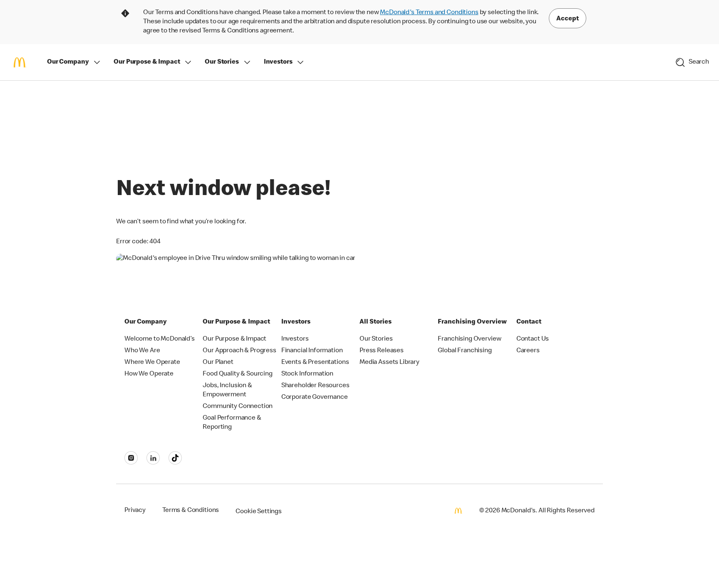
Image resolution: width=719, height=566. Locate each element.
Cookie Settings (259, 512)
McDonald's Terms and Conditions (429, 13)
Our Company (68, 62)
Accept (567, 19)
